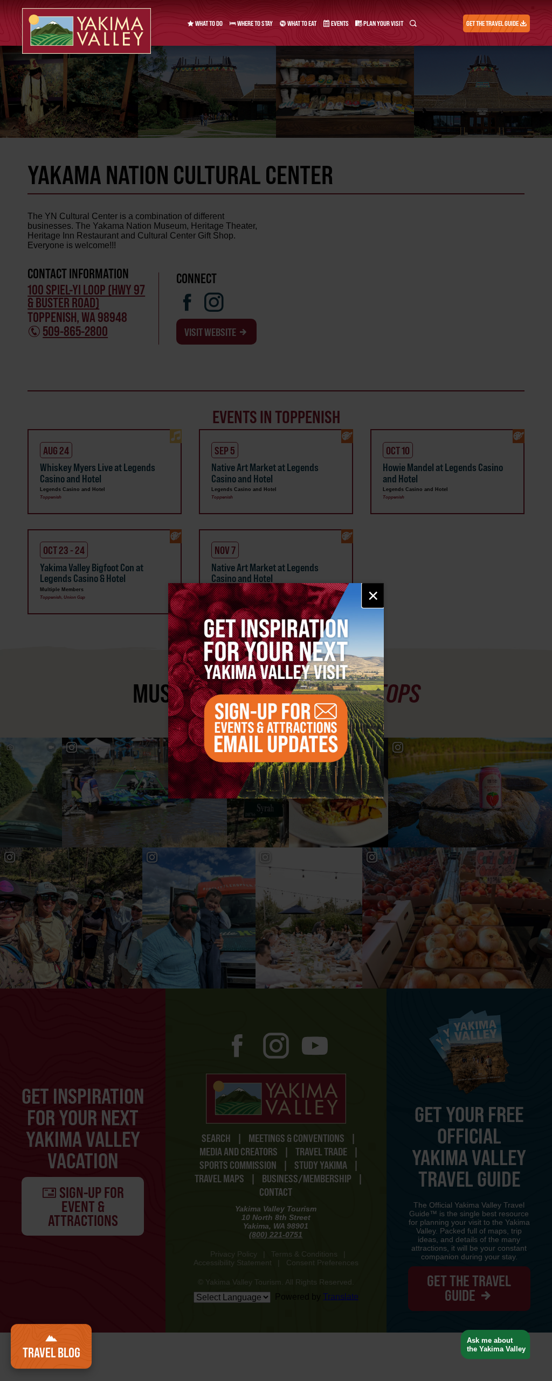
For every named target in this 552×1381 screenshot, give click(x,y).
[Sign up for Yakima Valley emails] (276, 690)
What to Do (208, 23)
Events (339, 23)
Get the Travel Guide (493, 23)
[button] (491, 1344)
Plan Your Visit (382, 23)
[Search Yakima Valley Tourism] (413, 23)
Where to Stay (254, 23)
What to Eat (301, 23)
